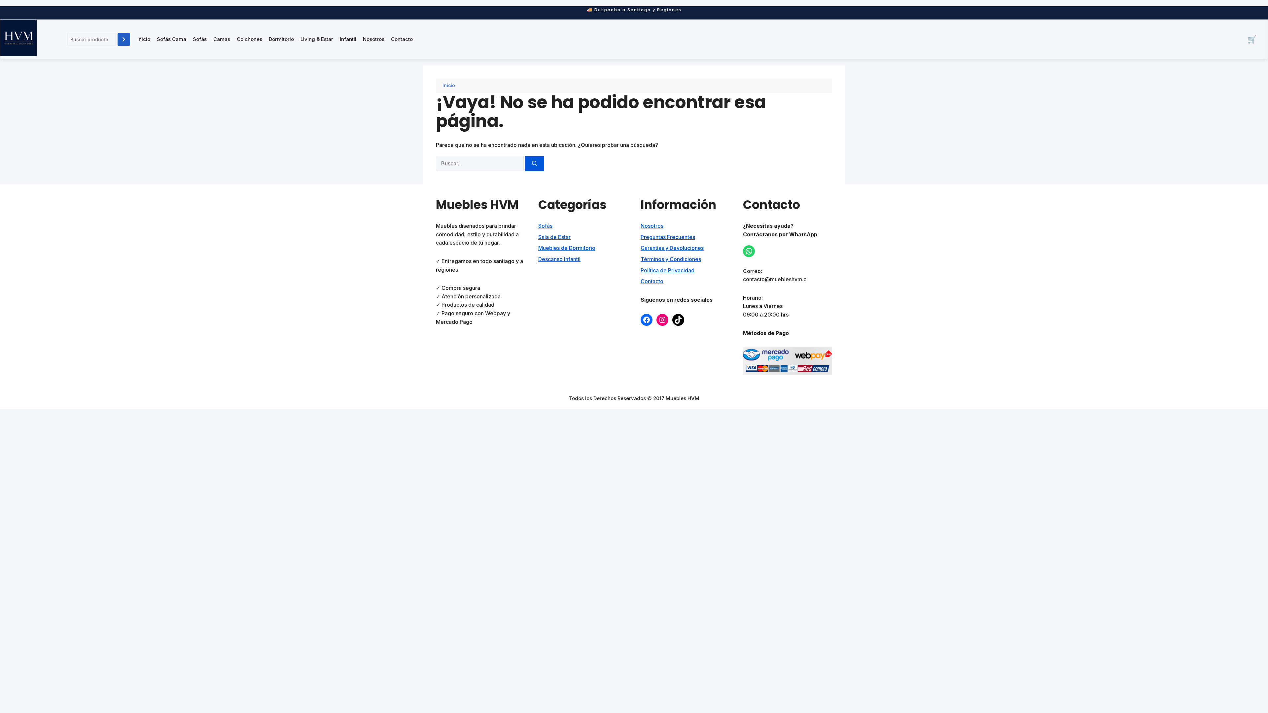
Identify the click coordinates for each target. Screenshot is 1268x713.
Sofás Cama (171, 39)
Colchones (249, 39)
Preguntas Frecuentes (668, 237)
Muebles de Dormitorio (566, 248)
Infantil (348, 39)
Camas (221, 39)
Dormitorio (281, 39)
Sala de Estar (554, 237)
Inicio (143, 39)
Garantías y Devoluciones (672, 248)
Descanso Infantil (559, 259)
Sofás (200, 39)
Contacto (402, 39)
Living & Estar (316, 39)
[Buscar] (124, 39)
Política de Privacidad (667, 270)
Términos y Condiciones (671, 259)
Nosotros (373, 39)
